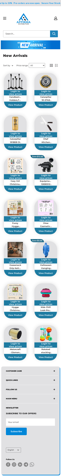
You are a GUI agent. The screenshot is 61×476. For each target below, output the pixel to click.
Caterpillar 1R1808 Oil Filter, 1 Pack (15, 141)
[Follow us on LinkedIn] (20, 464)
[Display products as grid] (51, 65)
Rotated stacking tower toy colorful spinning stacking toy (46, 351)
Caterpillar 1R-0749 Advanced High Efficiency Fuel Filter (45, 99)
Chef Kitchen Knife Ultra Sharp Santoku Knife (45, 141)
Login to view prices (15, 92)
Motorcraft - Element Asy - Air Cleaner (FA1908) (15, 351)
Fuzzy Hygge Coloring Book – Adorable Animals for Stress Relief (15, 225)
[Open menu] (4, 18)
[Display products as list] (56, 65)
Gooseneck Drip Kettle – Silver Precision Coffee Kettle (15, 267)
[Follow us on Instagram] (14, 464)
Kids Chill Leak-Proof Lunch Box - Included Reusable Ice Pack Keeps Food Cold (45, 309)
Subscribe (16, 431)
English (11, 450)
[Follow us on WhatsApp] (32, 465)
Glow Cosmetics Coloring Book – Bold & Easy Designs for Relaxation (45, 225)
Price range (22, 65)
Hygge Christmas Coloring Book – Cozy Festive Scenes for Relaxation (15, 309)
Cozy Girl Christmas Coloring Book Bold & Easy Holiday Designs (15, 183)
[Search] (54, 33)
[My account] (55, 18)
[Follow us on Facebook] (8, 464)
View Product (15, 105)
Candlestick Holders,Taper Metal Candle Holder (15, 99)
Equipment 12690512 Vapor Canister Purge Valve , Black (46, 183)
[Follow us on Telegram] (26, 465)
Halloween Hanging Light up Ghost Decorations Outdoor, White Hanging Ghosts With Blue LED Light (46, 267)
